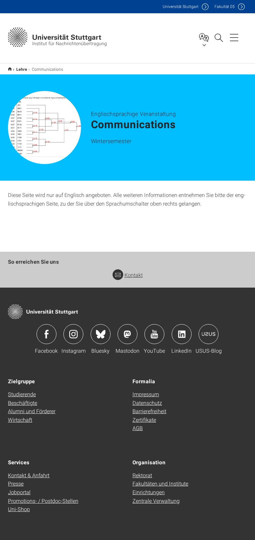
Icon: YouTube (154, 334)
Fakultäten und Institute (160, 483)
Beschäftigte (22, 402)
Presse (16, 483)
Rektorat (142, 475)
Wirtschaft (20, 419)
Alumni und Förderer (31, 410)
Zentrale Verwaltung (156, 500)
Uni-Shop (19, 508)
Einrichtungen (148, 492)
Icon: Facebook (46, 334)
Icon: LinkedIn (182, 334)
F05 (224, 6)
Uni (181, 6)
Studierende (22, 394)
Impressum (145, 394)
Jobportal (19, 492)
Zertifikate (144, 419)
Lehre (21, 69)
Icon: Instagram (73, 334)
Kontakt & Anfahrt (28, 475)
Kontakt (134, 274)
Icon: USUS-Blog (208, 334)
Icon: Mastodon (127, 334)
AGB (137, 427)
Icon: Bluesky (101, 334)
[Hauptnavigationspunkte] (234, 37)
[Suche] (218, 37)
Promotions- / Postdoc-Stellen (43, 500)
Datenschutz (147, 402)
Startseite (10, 68)
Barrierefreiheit (149, 410)
